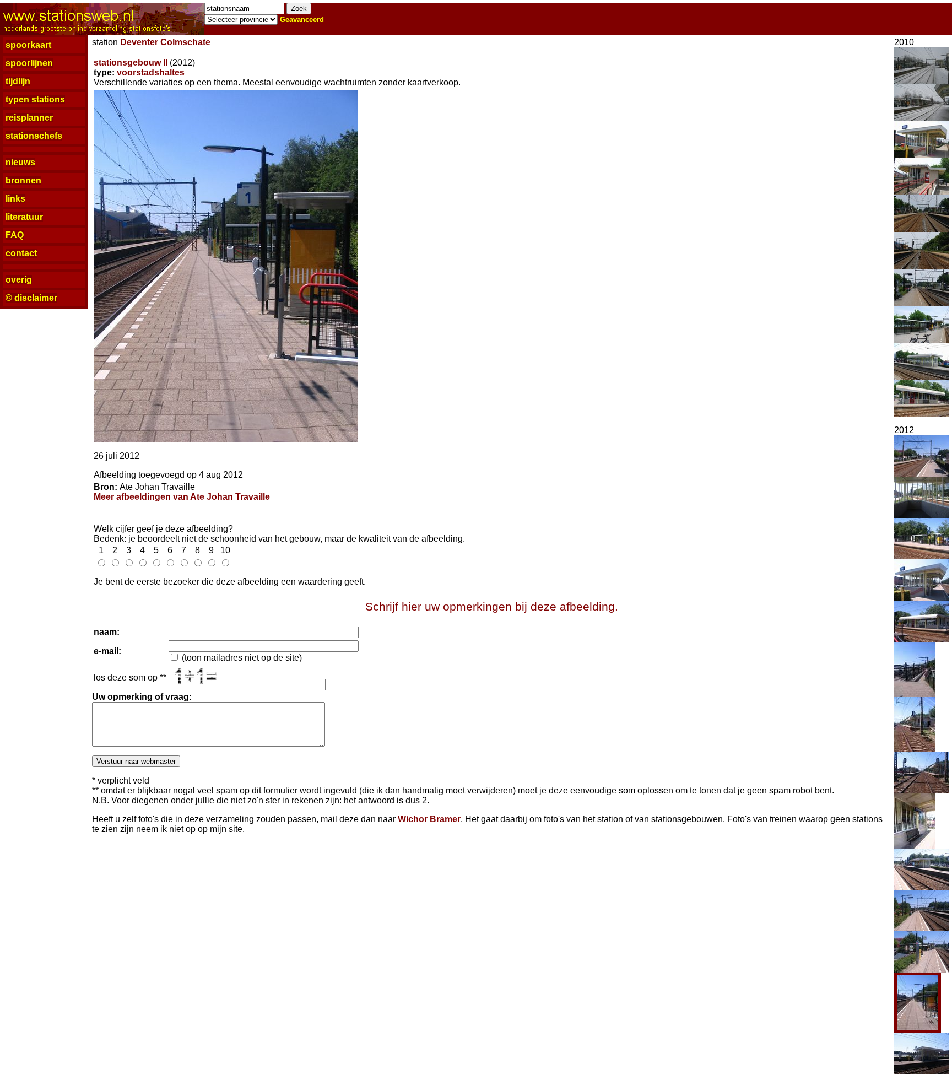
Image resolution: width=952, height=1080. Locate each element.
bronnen (23, 180)
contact (21, 253)
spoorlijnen (29, 63)
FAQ (15, 235)
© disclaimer (31, 298)
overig (19, 279)
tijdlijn (18, 81)
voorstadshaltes (151, 72)
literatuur (24, 217)
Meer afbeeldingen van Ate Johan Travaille (182, 496)
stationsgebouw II (130, 62)
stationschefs (34, 136)
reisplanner (29, 117)
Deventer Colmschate (165, 42)
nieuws (20, 162)
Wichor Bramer (429, 819)
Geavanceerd (302, 19)
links (15, 198)
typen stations (35, 99)
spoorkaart (28, 45)
